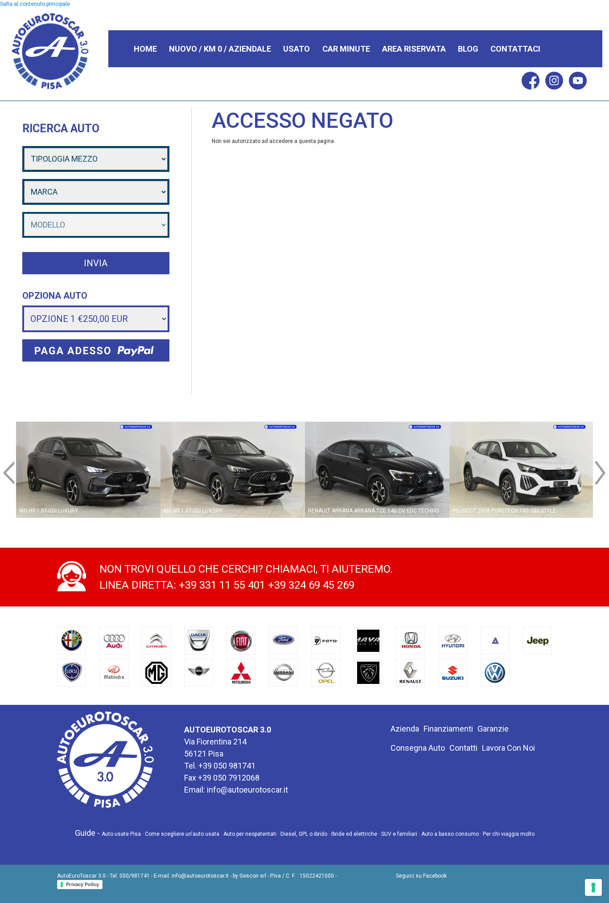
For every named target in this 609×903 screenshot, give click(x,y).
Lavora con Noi (508, 747)
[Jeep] (538, 640)
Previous (7, 460)
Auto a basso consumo (450, 834)
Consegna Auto (418, 747)
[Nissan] (283, 672)
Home (145, 48)
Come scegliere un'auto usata (182, 834)
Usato (296, 48)
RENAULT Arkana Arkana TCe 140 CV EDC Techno (373, 511)
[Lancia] (72, 672)
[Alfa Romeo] (72, 640)
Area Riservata (414, 48)
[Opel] (326, 672)
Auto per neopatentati (249, 834)
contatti (463, 747)
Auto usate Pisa (121, 834)
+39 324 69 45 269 (311, 585)
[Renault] (410, 672)
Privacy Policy (82, 884)
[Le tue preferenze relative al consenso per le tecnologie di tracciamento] (593, 887)
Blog (468, 48)
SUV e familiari (399, 834)
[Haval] (368, 640)
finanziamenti (448, 728)
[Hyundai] (453, 640)
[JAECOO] (495, 640)
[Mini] (199, 672)
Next (601, 460)
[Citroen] (156, 640)
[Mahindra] (114, 672)
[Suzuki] (453, 672)
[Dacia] (199, 640)
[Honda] (410, 640)
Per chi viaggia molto (509, 834)
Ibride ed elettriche (354, 834)
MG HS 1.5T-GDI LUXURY (48, 511)
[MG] (156, 672)
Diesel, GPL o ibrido (303, 834)
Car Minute (346, 48)
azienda (405, 728)
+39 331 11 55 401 (222, 585)
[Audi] (114, 640)
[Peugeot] (368, 672)
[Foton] (326, 640)
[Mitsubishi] (241, 672)
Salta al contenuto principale (35, 4)
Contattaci (515, 48)
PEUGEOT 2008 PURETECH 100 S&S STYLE (504, 511)
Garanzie (493, 728)
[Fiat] (241, 640)
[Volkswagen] (495, 672)
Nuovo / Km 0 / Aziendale (220, 48)
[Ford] (283, 640)
